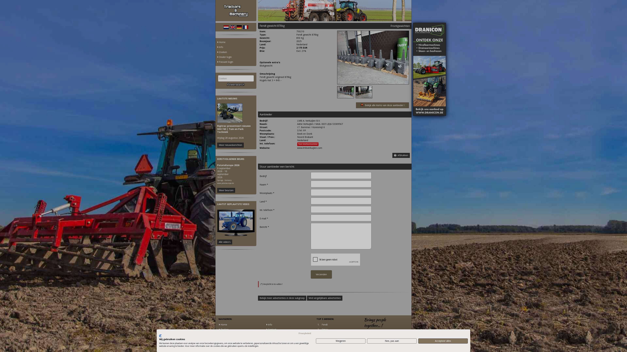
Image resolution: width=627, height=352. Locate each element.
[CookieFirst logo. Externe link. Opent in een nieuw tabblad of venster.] (160, 335)
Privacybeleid (305, 333)
